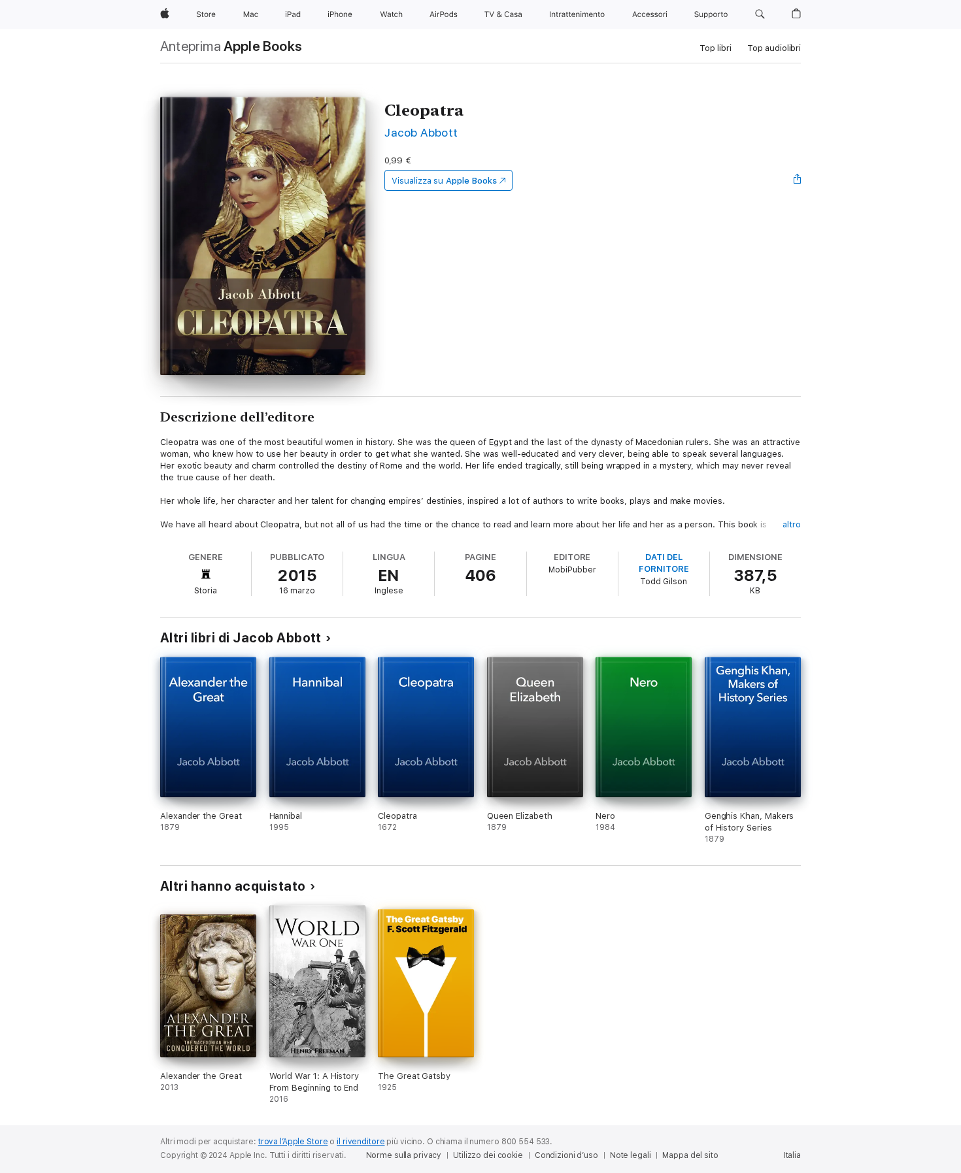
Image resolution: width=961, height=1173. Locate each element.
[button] (760, 14)
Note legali (630, 1155)
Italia (792, 1155)
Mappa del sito (690, 1155)
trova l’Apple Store (293, 1141)
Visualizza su (444, 181)
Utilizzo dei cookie (488, 1155)
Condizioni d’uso (566, 1155)
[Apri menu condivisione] (797, 180)
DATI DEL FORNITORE (663, 563)
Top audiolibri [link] (774, 48)
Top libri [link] (716, 48)
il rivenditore (360, 1141)
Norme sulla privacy (404, 1155)
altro (792, 524)
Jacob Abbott (421, 132)
